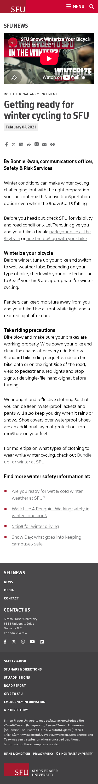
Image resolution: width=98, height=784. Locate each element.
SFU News (16, 25)
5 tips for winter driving (35, 526)
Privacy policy (43, 753)
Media (9, 590)
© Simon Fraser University (74, 753)
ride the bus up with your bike (56, 238)
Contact (11, 598)
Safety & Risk (15, 661)
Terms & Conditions (17, 753)
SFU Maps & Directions (23, 669)
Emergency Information (24, 702)
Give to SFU (13, 693)
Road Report (15, 685)
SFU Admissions (17, 677)
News (8, 582)
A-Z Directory (16, 710)
